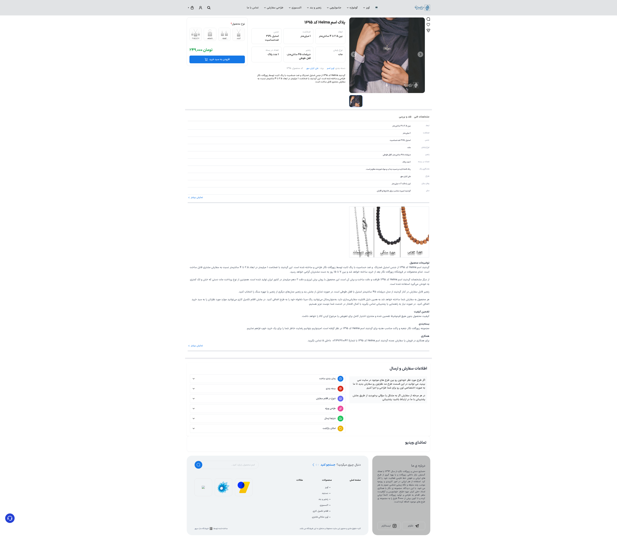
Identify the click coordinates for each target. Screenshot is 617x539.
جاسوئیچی (335, 8)
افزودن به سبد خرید (219, 59)
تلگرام (410, 526)
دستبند (325, 493)
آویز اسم (330, 68)
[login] (200, 7)
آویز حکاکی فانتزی (320, 517)
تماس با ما (253, 8)
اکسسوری (296, 8)
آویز (368, 8)
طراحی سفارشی (275, 8)
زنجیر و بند (315, 8)
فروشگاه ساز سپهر (201, 528)
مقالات (299, 480)
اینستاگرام (386, 526)
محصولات (327, 480)
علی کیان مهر (312, 68)
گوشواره (354, 8)
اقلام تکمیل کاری (320, 511)
